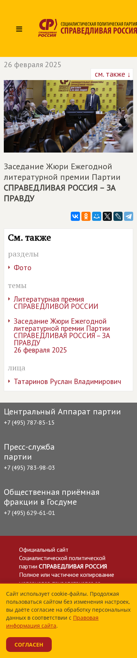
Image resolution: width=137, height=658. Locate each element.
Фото (23, 267)
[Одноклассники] (86, 216)
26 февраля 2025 (33, 64)
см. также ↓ (112, 74)
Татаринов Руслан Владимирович (67, 381)
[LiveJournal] (118, 216)
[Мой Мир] (96, 216)
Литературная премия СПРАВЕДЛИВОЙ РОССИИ (56, 302)
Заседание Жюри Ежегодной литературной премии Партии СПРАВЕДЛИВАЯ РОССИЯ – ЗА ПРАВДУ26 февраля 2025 (62, 335)
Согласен (28, 644)
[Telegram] (128, 216)
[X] (107, 216)
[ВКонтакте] (75, 216)
